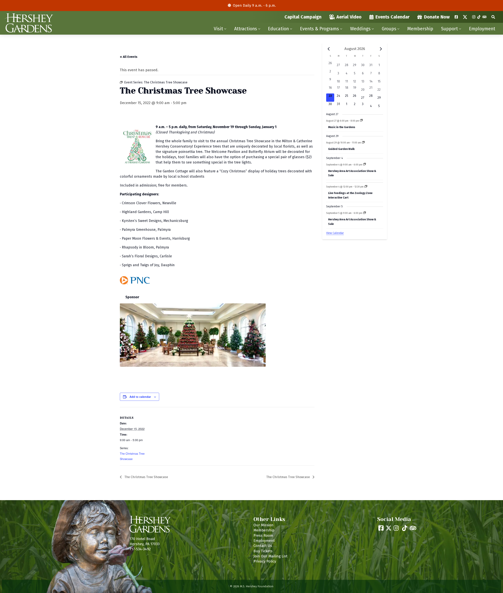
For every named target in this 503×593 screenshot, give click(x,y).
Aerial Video (349, 17)
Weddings (360, 28)
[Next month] (380, 48)
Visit (218, 28)
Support (449, 28)
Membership (420, 28)
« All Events (128, 57)
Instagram (473, 17)
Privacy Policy (264, 561)
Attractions (245, 28)
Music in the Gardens (341, 127)
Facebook (456, 17)
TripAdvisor (484, 17)
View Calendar (335, 233)
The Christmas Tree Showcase (146, 477)
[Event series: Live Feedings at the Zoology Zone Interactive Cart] (365, 186)
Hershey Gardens (28, 23)
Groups (389, 28)
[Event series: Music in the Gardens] (361, 120)
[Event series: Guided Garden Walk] (363, 142)
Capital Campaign (303, 17)
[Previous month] (328, 48)
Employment (482, 28)
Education (278, 28)
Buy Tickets (263, 551)
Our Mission (263, 525)
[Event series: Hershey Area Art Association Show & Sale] (364, 164)
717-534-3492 (140, 549)
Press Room (263, 535)
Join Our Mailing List (270, 556)
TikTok (478, 17)
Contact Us (262, 545)
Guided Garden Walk (341, 149)
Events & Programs (319, 28)
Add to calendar (140, 397)
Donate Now (437, 17)
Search (493, 17)
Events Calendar (392, 17)
